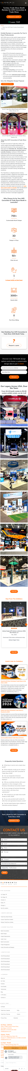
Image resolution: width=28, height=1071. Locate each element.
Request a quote (14, 17)
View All (14, 591)
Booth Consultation (5, 931)
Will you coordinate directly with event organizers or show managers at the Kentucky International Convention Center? (13, 784)
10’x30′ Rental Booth (5, 958)
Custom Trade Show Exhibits (7, 919)
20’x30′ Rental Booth (5, 964)
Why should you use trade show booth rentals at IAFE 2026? (13, 795)
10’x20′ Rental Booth (5, 956)
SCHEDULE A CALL (7, 84)
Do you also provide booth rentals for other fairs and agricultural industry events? (14, 800)
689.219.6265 (22, 1038)
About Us (3, 978)
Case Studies (3, 986)
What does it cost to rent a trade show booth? (13, 766)
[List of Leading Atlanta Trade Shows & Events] (14, 728)
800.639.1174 (4, 1030)
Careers (18, 1014)
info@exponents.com (6, 1031)
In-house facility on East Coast (14, 280)
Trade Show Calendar (5, 1010)
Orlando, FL (3, 900)
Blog (2, 992)
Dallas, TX (3, 902)
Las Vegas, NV (4, 894)
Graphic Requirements (5, 936)
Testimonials (3, 989)
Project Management (5, 944)
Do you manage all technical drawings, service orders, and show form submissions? (13, 790)
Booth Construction (5, 942)
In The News (3, 994)
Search (14, 377)
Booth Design (4, 933)
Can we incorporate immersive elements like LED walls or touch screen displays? (13, 777)
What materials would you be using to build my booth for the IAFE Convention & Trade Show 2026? (13, 771)
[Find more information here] (15, 1058)
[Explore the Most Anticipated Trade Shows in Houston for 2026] (14, 701)
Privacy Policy (4, 1018)
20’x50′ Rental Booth (5, 967)
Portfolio (3, 983)
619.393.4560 (12, 1030)
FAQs (18, 1010)
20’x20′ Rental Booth (5, 961)
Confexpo (3, 1006)
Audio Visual (3, 939)
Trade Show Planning (5, 1014)
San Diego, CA (4, 897)
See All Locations (4, 908)
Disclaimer (16, 1018)
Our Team (3, 981)
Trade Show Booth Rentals (6, 916)
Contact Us (3, 997)
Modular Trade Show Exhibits (7, 922)
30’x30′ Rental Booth (5, 969)
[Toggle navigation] (25, 3)
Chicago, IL (3, 905)
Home (2, 25)
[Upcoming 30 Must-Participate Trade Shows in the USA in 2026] (14, 672)
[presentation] (2, 624)
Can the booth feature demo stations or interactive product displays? (14, 804)
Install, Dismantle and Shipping (7, 947)
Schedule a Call (14, 820)
